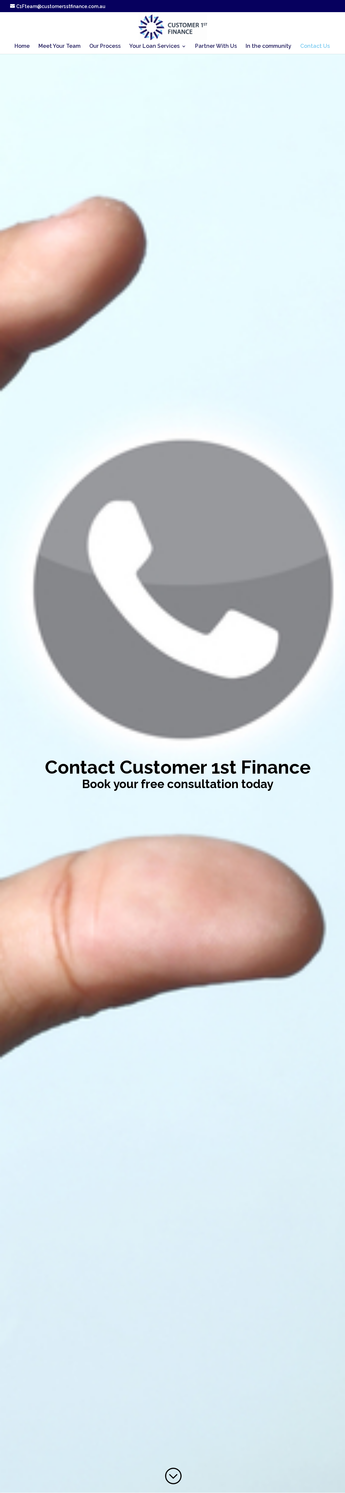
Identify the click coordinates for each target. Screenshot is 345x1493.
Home (22, 46)
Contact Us (315, 46)
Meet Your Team (59, 46)
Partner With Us (216, 46)
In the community (268, 46)
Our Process (105, 46)
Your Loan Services (154, 46)
